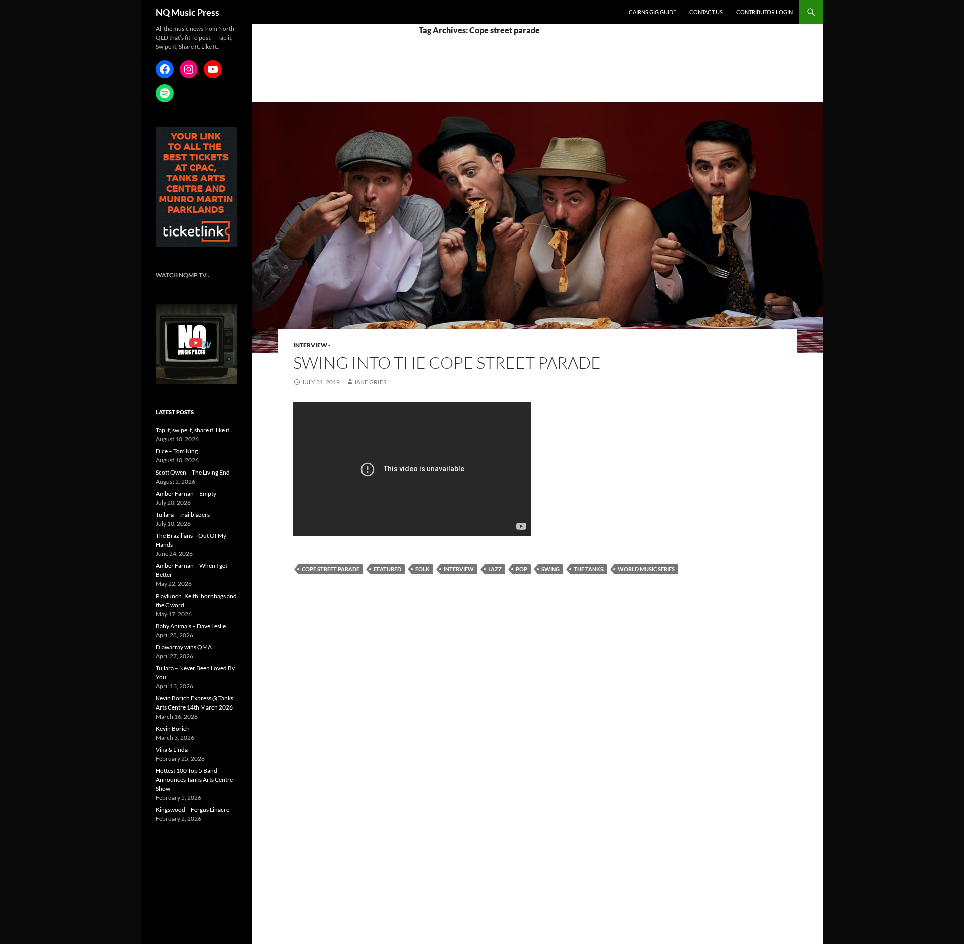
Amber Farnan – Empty (186, 493)
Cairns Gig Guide (652, 12)
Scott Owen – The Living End (193, 472)
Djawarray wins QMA (184, 647)
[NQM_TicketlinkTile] (196, 186)
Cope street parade (330, 569)
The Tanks (589, 569)
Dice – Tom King (177, 451)
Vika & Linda (172, 749)
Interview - (311, 345)
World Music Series (646, 569)
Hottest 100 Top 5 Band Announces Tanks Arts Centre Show (194, 779)
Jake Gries (370, 382)
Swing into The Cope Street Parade (447, 362)
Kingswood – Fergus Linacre (192, 809)
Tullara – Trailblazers (183, 514)
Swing (550, 569)
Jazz (495, 569)
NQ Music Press (187, 12)
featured (387, 569)
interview (459, 569)
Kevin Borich (173, 728)
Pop (521, 569)
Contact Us (706, 12)
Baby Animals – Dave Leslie (191, 626)
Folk (422, 569)
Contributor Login (764, 12)
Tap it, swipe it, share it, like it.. (194, 430)
